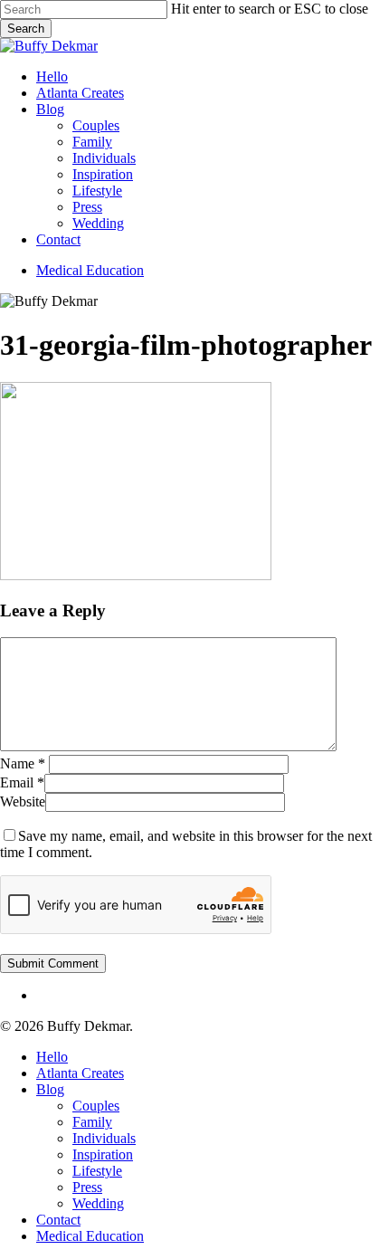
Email (22, 782)
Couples (95, 1105)
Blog (50, 1089)
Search (25, 28)
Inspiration (102, 1154)
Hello (52, 1056)
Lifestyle (97, 1170)
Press (87, 1187)
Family (92, 1122)
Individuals (104, 1138)
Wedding (98, 1203)
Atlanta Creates (80, 1073)
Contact (58, 1219)
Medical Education (90, 1236)
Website (22, 801)
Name (22, 763)
